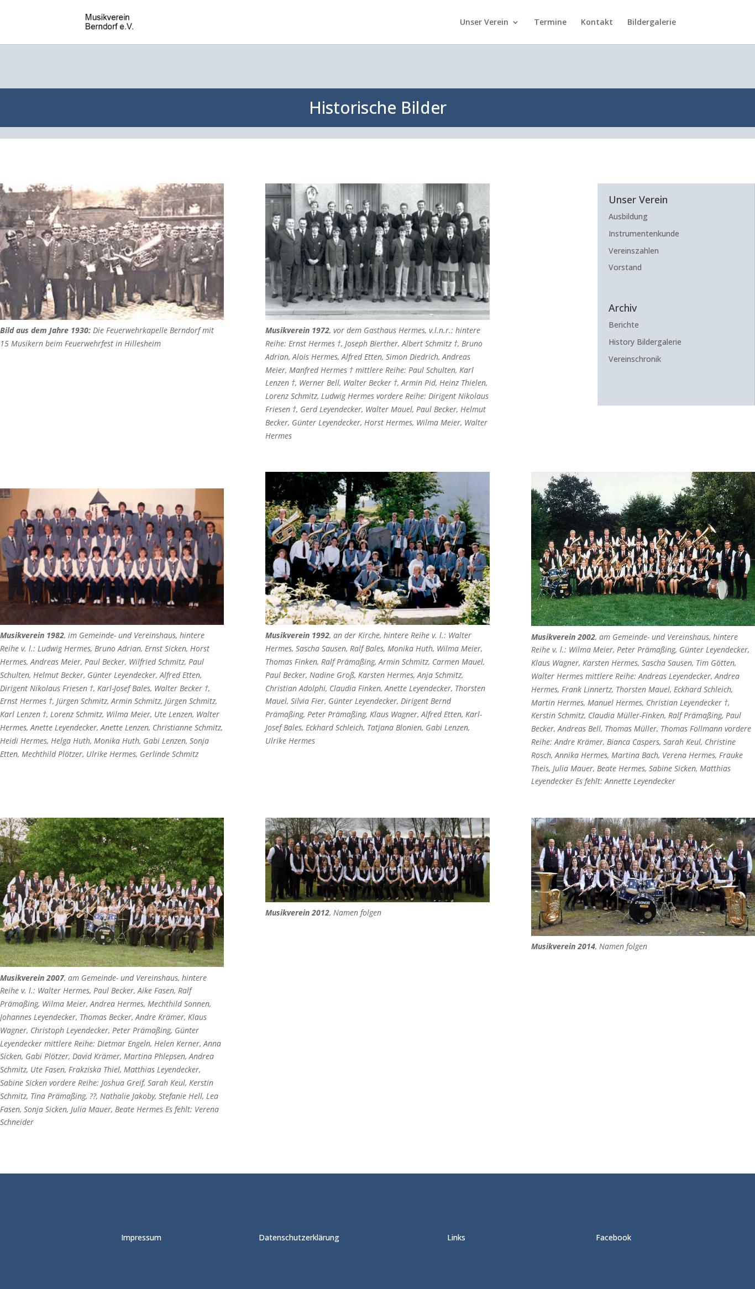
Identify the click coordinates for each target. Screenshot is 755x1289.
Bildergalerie (651, 22)
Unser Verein (484, 22)
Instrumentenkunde (644, 233)
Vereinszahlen (634, 250)
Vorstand (625, 267)
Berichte (624, 324)
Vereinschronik (635, 359)
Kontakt (597, 22)
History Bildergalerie (645, 341)
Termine (550, 22)
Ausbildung (628, 216)
